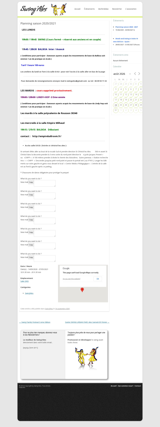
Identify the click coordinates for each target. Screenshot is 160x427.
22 (141, 99)
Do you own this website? (71, 279)
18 (121, 99)
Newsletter (117, 8)
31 (136, 83)
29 (126, 83)
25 (121, 105)
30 (131, 83)
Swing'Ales (33, 10)
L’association (130, 8)
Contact (138, 386)
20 (131, 99)
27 (116, 83)
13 (131, 94)
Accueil (77, 8)
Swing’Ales (29, 293)
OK (98, 279)
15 (141, 94)
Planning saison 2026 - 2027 (127, 27)
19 (126, 99)
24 (116, 105)
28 (121, 83)
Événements (89, 8)
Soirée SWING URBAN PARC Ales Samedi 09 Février (87, 322)
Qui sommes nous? (125, 386)
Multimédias (103, 8)
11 (121, 94)
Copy (31, 182)
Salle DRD (24, 281)
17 (116, 99)
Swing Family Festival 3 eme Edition (34, 322)
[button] (82, 290)
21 (136, 99)
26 (126, 105)
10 (116, 94)
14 (136, 94)
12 (126, 94)
